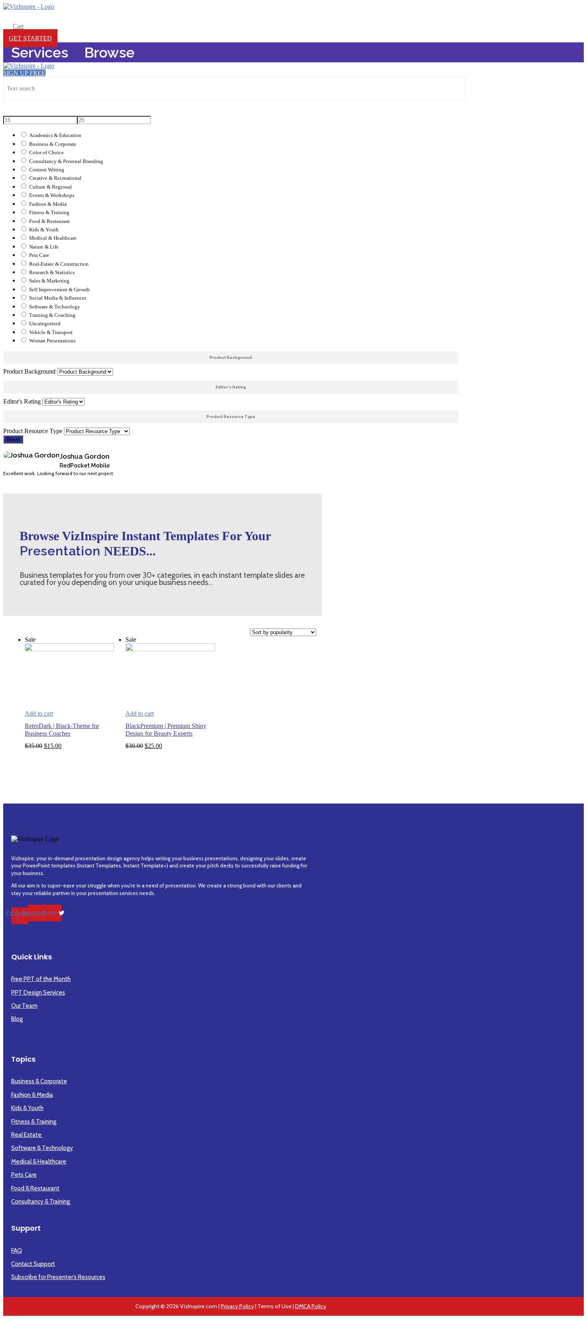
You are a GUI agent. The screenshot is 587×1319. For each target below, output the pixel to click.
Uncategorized (45, 323)
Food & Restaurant (49, 221)
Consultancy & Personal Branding (66, 161)
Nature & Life (44, 247)
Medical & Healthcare (53, 238)
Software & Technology (54, 307)
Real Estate (27, 1134)
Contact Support (33, 1263)
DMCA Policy (310, 1306)
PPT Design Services (38, 992)
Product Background (29, 371)
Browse (109, 52)
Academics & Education (55, 135)
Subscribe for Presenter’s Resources (58, 1277)
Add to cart (39, 713)
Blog (17, 1019)
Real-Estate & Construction (59, 264)
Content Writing (46, 170)
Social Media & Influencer (57, 298)
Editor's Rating (22, 401)
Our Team (24, 1005)
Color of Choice (46, 152)
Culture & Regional (50, 187)
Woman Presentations (52, 341)
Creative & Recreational (55, 178)
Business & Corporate (52, 144)
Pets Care (39, 255)
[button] (230, 481)
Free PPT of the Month (41, 979)
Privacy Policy (237, 1306)
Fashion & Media (48, 204)
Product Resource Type (32, 431)
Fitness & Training (49, 212)
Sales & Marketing (49, 281)
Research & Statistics (52, 272)
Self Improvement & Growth (59, 289)
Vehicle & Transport (51, 332)
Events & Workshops (51, 195)
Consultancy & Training (41, 1201)
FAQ (16, 1250)
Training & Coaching (52, 315)
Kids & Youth (44, 230)
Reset (13, 439)
